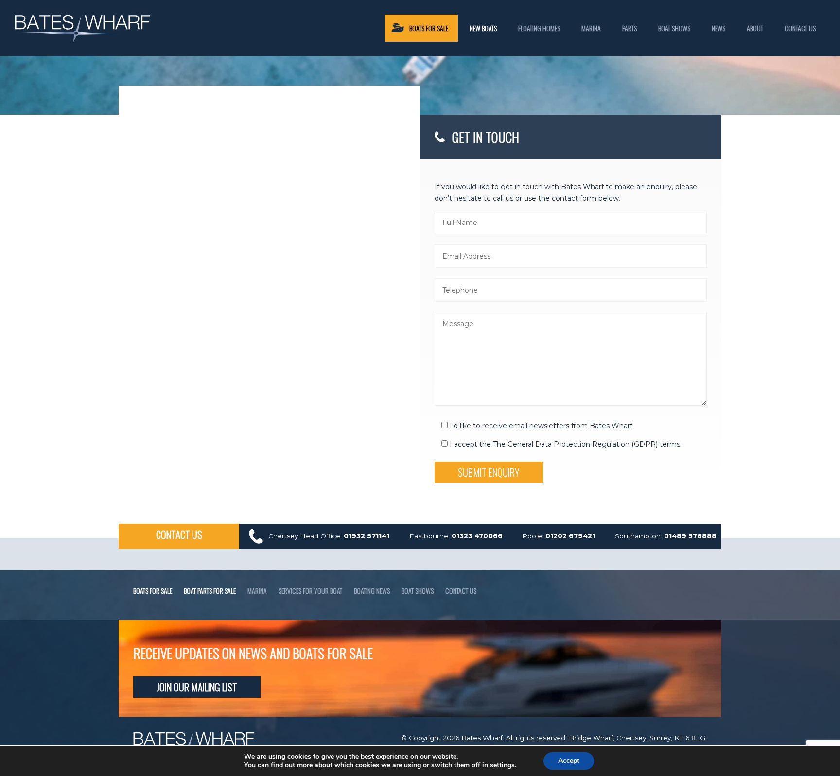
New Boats (483, 28)
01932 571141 (366, 536)
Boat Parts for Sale (210, 591)
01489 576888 (690, 536)
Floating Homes (539, 28)
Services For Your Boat (310, 591)
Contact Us (800, 28)
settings (502, 765)
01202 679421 (570, 536)
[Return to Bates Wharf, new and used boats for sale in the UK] (83, 40)
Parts (629, 28)
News (718, 28)
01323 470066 (477, 536)
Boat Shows (674, 28)
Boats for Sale (152, 591)
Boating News (372, 591)
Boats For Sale (428, 28)
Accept (568, 760)
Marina (591, 28)
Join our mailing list (197, 686)
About (755, 28)
